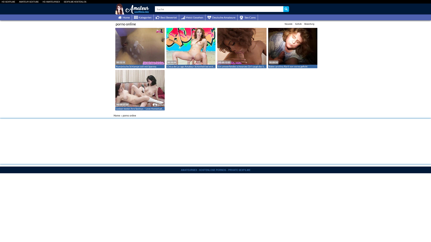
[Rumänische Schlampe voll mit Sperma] (140, 46)
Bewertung (309, 23)
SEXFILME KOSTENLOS (75, 1)
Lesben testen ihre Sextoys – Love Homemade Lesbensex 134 (147, 108)
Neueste (288, 23)
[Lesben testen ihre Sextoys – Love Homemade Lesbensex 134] (140, 88)
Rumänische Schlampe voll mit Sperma (136, 66)
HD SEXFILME (8, 1)
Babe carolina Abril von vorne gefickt (288, 66)
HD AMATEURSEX (51, 1)
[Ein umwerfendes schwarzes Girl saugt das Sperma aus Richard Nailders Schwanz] (242, 46)
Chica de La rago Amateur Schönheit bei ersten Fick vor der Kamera (202, 66)
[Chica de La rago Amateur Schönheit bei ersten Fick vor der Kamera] (191, 46)
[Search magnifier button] (286, 9)
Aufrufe (298, 23)
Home (117, 115)
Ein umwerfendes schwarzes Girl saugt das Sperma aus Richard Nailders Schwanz (260, 66)
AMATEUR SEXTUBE (29, 1)
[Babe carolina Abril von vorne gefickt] (293, 46)
